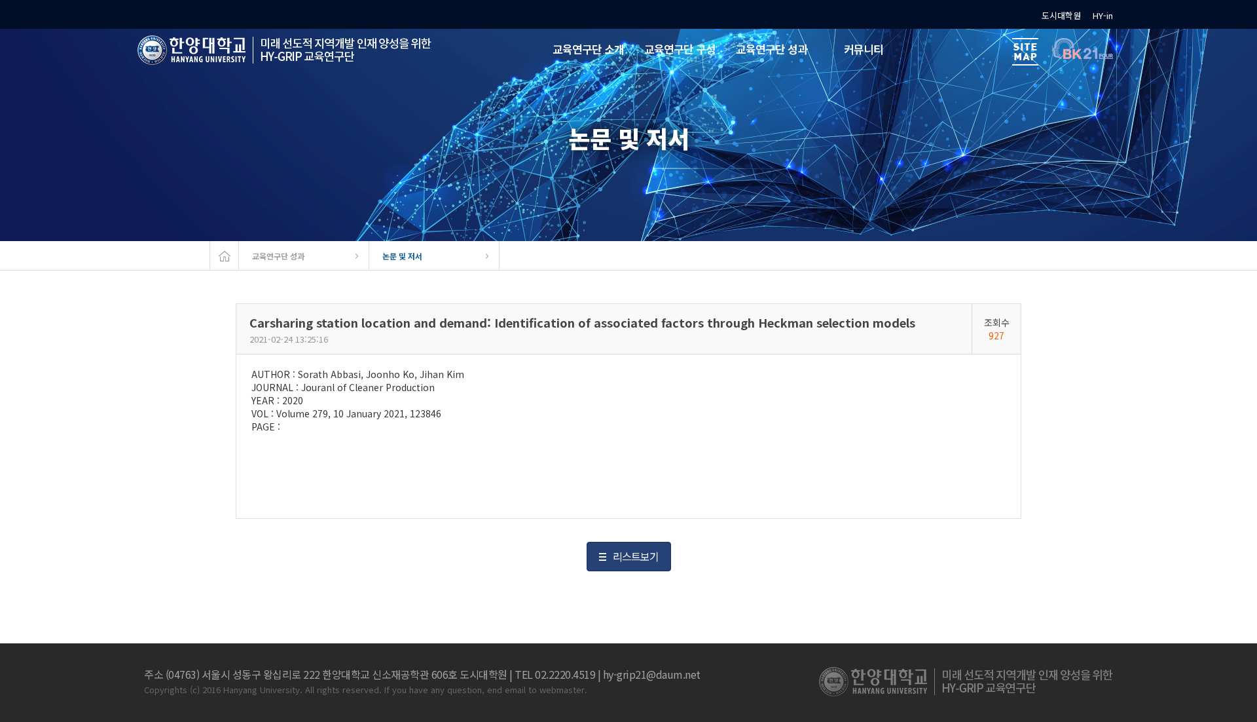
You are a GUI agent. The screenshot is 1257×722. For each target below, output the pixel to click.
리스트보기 (636, 556)
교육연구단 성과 (278, 255)
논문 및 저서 (402, 255)
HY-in (1103, 15)
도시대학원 (1061, 15)
